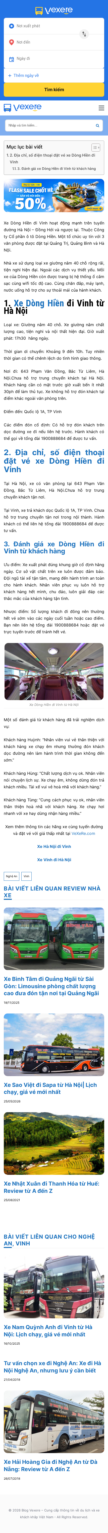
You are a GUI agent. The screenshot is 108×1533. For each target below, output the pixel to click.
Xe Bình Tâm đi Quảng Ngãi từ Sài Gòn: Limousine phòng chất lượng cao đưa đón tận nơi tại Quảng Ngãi (51, 986)
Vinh (26, 876)
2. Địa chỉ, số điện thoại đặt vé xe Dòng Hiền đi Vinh (52, 158)
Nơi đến (23, 42)
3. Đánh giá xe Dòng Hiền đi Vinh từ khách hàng (56, 169)
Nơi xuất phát (28, 26)
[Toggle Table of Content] (93, 147)
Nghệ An (11, 876)
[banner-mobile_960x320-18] (54, 195)
